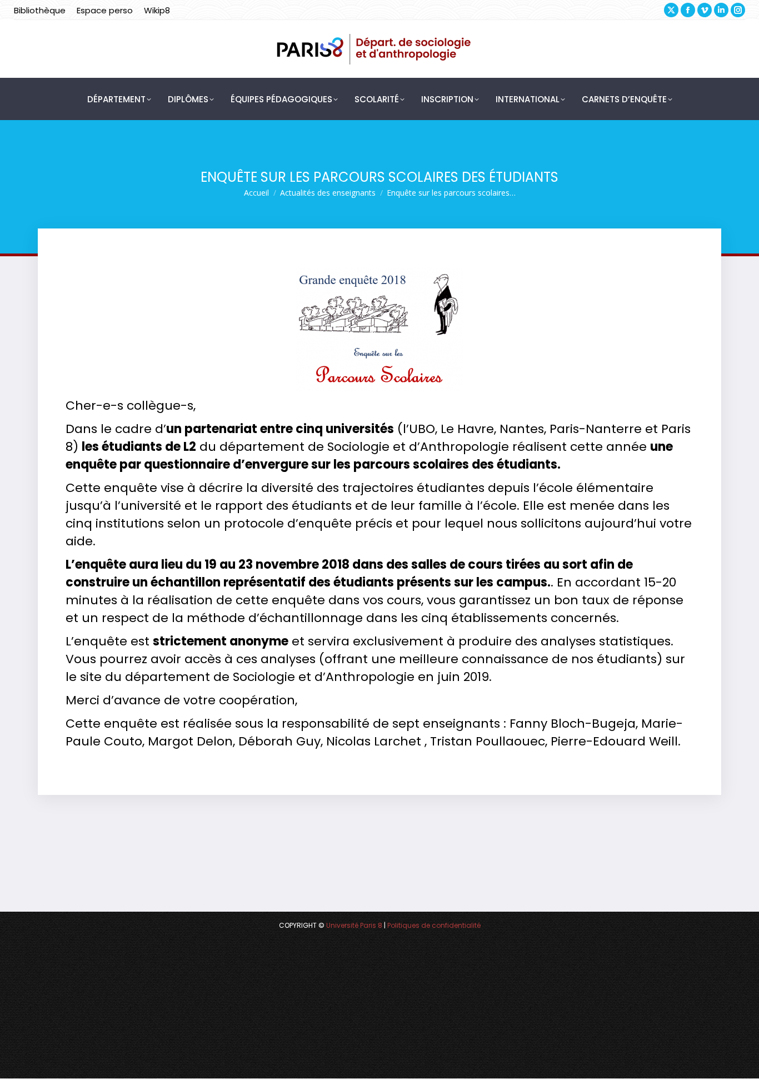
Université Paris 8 (354, 925)
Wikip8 (157, 10)
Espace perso (105, 10)
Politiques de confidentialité (434, 925)
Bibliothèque (40, 10)
